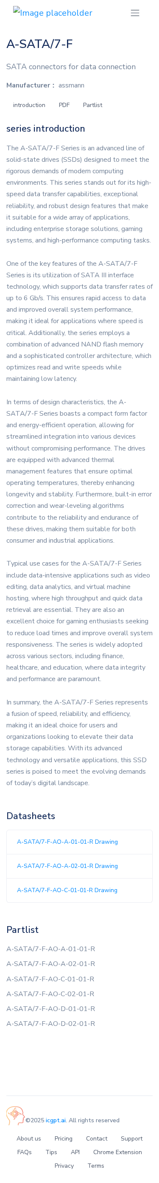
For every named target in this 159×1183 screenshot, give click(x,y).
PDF (64, 105)
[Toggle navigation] (135, 13)
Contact (96, 1139)
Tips (51, 1152)
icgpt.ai (56, 1120)
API (75, 1152)
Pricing (64, 1139)
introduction (29, 105)
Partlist (92, 105)
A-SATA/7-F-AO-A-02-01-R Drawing (67, 866)
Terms (95, 1166)
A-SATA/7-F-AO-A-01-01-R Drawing (67, 842)
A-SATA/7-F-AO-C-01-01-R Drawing (67, 890)
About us (29, 1139)
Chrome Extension (117, 1152)
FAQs (24, 1152)
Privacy (64, 1166)
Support (131, 1139)
